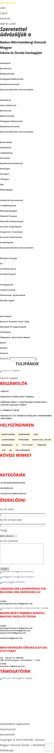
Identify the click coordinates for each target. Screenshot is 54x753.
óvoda (3, 95)
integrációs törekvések (11, 232)
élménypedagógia (8, 211)
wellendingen (6, 189)
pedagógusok (6, 284)
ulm (2, 184)
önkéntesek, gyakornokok (12, 295)
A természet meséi (10, 410)
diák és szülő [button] (8, 23)
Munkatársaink (7, 116)
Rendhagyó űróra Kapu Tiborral (17, 396)
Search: (5, 358)
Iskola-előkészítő (8, 105)
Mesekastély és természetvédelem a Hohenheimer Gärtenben (26, 417)
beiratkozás (5, 68)
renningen (5, 168)
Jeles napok (5, 316)
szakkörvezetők (7, 290)
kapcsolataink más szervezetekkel (16, 89)
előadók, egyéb (7, 300)
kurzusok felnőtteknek (11, 237)
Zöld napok (5, 332)
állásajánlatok (8, 279)
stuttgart (4, 174)
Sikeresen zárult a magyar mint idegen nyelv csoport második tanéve (24, 403)
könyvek (4, 353)
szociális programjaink (10, 226)
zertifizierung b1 (8, 274)
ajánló (3, 342)
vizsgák (4, 253)
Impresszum (8, 729)
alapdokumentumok (9, 84)
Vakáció (5, 391)
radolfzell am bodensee (11, 163)
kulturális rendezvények (11, 221)
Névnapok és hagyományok (13, 327)
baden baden (6, 142)
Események (5, 195)
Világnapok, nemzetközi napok (15, 337)
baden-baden (8, 434)
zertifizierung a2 (8, 269)
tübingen (4, 179)
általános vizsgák (8, 258)
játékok (3, 348)
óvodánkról (5, 100)
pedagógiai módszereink (11, 79)
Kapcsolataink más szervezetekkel (16, 131)
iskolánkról (5, 63)
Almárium (5, 311)
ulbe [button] (3, 8)
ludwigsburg (6, 153)
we (10, 450)
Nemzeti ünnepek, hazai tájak (14, 321)
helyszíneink (6, 137)
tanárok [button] (5, 18)
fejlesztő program (8, 216)
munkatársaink (7, 73)
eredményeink (7, 242)
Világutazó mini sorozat (14, 493)
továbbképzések (8, 205)
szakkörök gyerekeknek (11, 200)
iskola (3, 58)
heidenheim (5, 147)
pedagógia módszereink (11, 121)
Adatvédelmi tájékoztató (15, 724)
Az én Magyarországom (13, 482)
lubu (35, 434)
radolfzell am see (41, 439)
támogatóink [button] (8, 2)
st (17, 445)
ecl (1, 263)
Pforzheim (5, 158)
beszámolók (6, 305)
